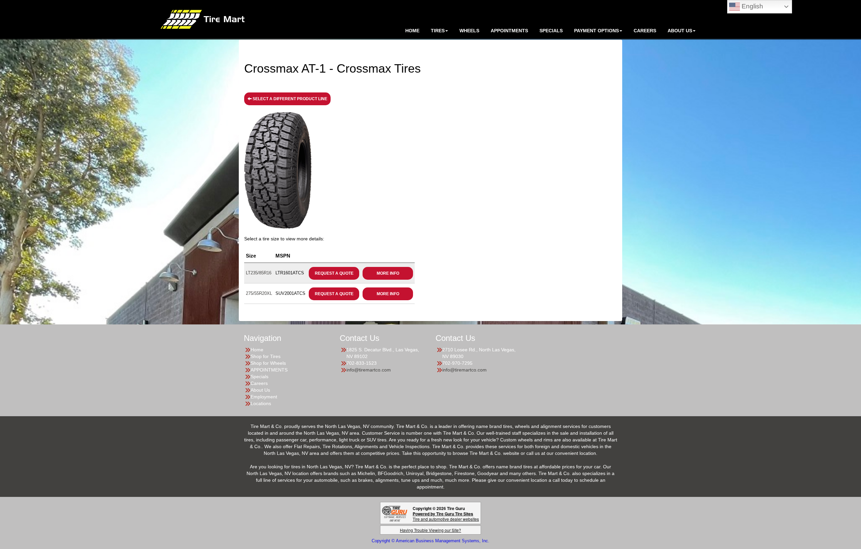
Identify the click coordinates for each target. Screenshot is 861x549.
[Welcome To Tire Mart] (202, 19)
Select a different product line (289, 98)
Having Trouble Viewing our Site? (430, 530)
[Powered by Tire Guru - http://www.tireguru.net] (394, 513)
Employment (264, 396)
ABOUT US (680, 30)
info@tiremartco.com (368, 369)
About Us (260, 390)
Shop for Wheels (268, 363)
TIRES (438, 30)
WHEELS (469, 30)
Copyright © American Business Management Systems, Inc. (430, 540)
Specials (259, 376)
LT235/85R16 (258, 272)
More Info (388, 273)
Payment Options (596, 30)
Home (257, 349)
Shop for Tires (265, 356)
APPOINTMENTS (509, 30)
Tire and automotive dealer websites (446, 516)
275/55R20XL (259, 293)
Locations (261, 403)
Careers (645, 30)
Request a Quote (334, 273)
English (751, 6)
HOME (412, 30)
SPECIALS (551, 30)
